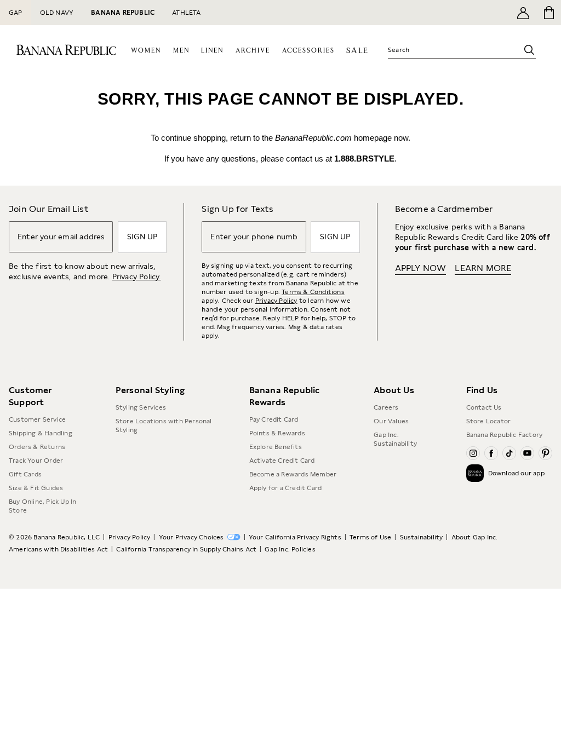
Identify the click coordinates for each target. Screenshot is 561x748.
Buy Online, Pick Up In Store (42, 506)
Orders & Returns (37, 447)
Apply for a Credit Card (285, 488)
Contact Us (484, 407)
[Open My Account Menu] (523, 12)
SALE (357, 51)
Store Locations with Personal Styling (164, 425)
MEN (181, 50)
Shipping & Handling (40, 433)
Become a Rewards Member (293, 474)
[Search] (529, 49)
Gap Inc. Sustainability (395, 439)
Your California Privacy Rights (295, 537)
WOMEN (146, 50)
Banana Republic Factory (504, 435)
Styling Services (141, 407)
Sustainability (421, 537)
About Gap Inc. (474, 537)
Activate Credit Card (282, 460)
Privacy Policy (276, 300)
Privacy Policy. (136, 276)
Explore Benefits (275, 447)
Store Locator (488, 421)
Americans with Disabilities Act (58, 549)
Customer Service (37, 419)
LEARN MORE (483, 268)
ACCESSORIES (308, 50)
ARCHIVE (253, 50)
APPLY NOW (420, 268)
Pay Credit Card (274, 419)
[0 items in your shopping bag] (548, 12)
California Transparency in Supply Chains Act (186, 549)
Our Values (391, 421)
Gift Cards (25, 474)
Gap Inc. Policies (290, 549)
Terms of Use (370, 537)
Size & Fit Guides (36, 488)
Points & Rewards (277, 433)
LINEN (212, 50)
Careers (386, 407)
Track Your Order (36, 460)
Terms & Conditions (313, 292)
